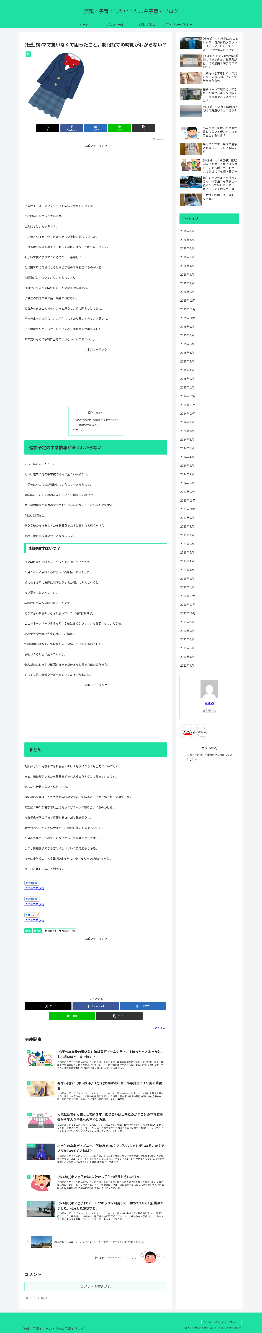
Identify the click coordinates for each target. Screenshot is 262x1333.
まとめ (79, 430)
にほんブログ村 (34, 888)
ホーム (207, 1322)
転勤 (39, 930)
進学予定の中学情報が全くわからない (97, 420)
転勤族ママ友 (68, 930)
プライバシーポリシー (227, 1322)
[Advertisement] (95, 173)
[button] (143, 128)
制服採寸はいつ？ (89, 425)
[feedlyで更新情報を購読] (209, 710)
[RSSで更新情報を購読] (214, 710)
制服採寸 (52, 930)
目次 (91, 412)
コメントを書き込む (96, 1286)
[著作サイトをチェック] (204, 710)
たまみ (209, 703)
